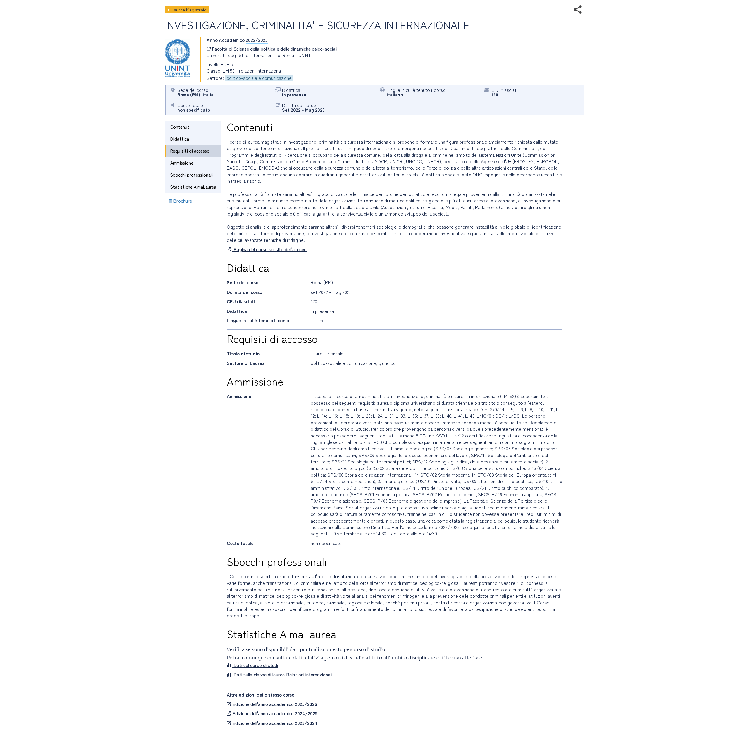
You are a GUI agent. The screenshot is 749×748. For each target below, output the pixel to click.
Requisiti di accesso (189, 151)
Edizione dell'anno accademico (274, 704)
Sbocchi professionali (191, 175)
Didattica (179, 139)
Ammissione (181, 163)
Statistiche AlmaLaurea (193, 187)
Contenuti (180, 127)
